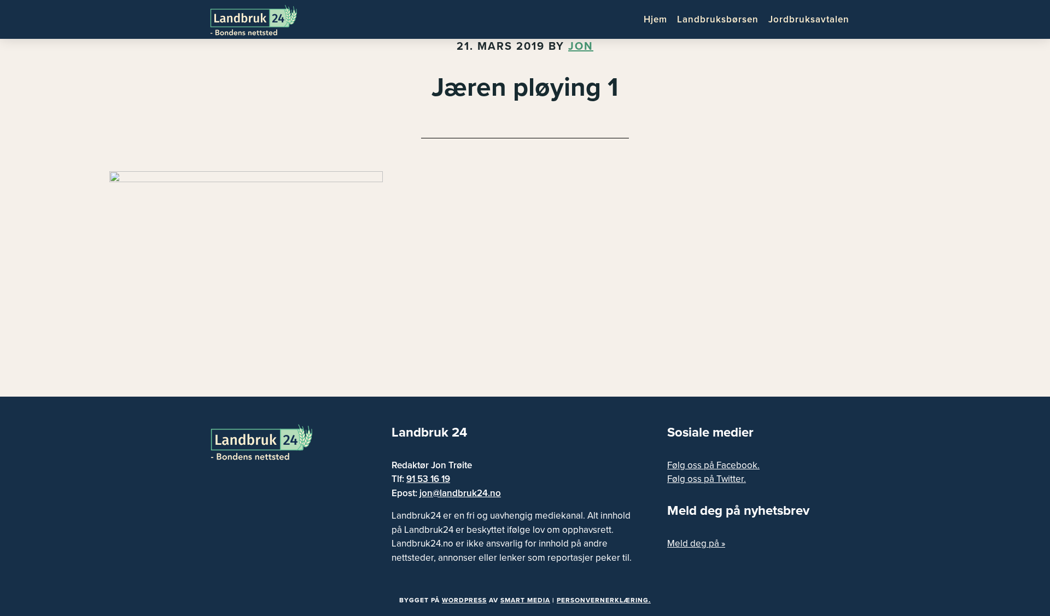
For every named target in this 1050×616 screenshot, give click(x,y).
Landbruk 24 (262, 19)
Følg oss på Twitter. (706, 479)
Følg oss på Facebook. (713, 465)
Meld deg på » (696, 543)
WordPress (464, 600)
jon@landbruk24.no (460, 493)
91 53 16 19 (428, 479)
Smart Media (525, 600)
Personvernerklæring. (604, 600)
